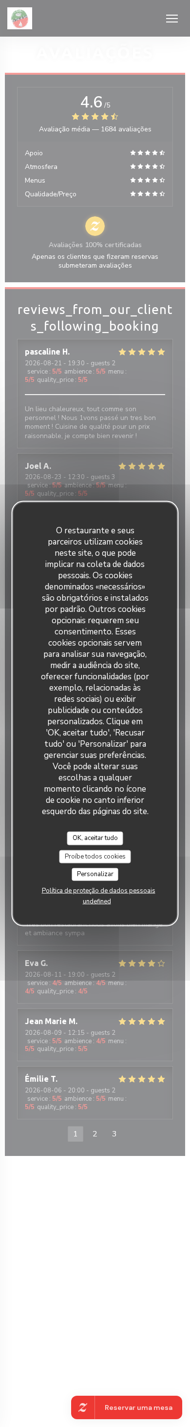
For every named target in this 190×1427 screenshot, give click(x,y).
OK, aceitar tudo (95, 838)
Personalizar (95, 874)
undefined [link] (97, 901)
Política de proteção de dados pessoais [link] (98, 890)
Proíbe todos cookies (95, 856)
